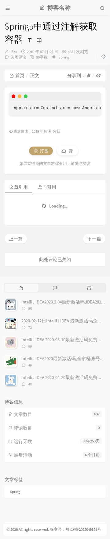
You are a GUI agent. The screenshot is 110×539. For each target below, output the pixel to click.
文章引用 (18, 187)
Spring (63, 57)
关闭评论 (18, 57)
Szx (14, 51)
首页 (19, 75)
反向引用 (47, 187)
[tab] (21, 287)
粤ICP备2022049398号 (83, 529)
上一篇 (16, 239)
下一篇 (94, 239)
